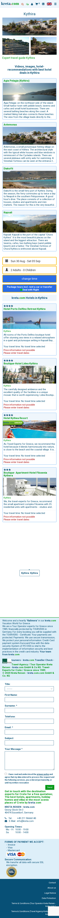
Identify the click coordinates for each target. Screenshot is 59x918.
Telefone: (10, 716)
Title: (7, 684)
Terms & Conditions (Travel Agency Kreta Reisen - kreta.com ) (33, 912)
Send (49, 787)
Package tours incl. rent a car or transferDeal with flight (29, 288)
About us (52, 888)
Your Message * (13, 749)
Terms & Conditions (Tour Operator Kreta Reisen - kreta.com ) (34, 904)
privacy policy (43, 774)
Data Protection (49, 898)
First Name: (11, 695)
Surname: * (11, 705)
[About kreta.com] (32, 4)
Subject (9, 738)
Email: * (9, 727)
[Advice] (27, 4)
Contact (52, 882)
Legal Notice (50, 893)
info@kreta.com (25, 821)
